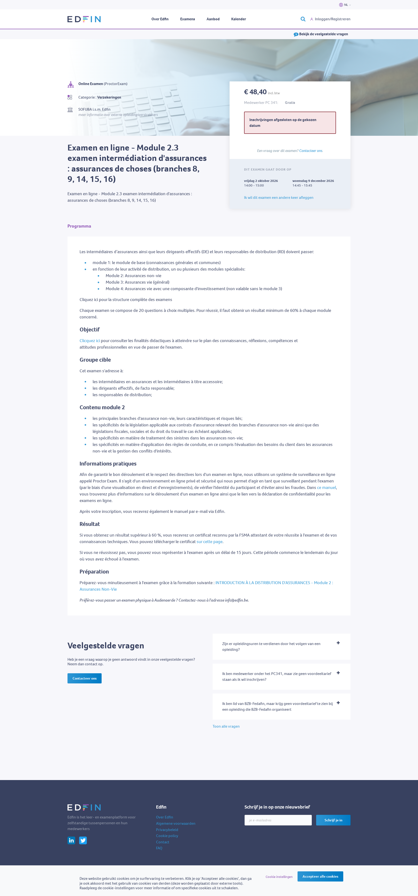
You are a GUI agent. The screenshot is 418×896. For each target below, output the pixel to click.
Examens (187, 19)
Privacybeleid (167, 829)
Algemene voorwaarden (175, 823)
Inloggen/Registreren (333, 19)
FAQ (159, 848)
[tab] (282, 647)
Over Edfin (160, 19)
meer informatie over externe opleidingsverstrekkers (118, 114)
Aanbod (213, 19)
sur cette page (210, 542)
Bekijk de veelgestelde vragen (323, 33)
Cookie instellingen (279, 876)
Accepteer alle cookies (320, 876)
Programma (79, 226)
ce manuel (326, 487)
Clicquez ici (90, 341)
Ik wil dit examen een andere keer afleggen (279, 197)
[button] (281, 646)
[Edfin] (84, 19)
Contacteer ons (310, 150)
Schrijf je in (333, 820)
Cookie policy (167, 835)
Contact (162, 842)
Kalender (238, 19)
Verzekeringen (109, 97)
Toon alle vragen (226, 726)
